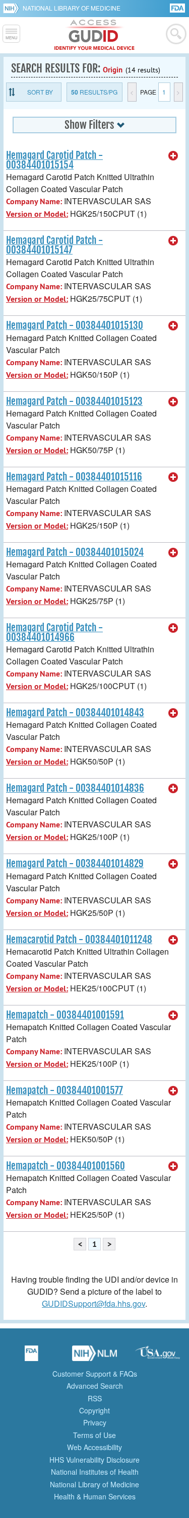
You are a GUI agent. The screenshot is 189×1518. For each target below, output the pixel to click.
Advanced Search (95, 1386)
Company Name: (34, 201)
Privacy (94, 1422)
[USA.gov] (157, 1356)
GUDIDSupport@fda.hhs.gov (93, 1303)
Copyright (94, 1410)
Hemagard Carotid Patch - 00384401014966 (54, 632)
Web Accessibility (94, 1447)
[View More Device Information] (173, 156)
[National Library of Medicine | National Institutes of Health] (94, 1356)
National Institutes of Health (95, 1472)
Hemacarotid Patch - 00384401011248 (79, 940)
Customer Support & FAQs (94, 1374)
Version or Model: (37, 214)
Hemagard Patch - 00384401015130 (74, 325)
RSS (95, 1398)
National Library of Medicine (71, 8)
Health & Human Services (95, 1496)
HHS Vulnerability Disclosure (94, 1460)
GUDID (94, 35)
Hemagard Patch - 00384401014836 (75, 788)
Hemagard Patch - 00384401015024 (75, 552)
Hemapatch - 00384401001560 (65, 1166)
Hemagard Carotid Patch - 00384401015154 (54, 160)
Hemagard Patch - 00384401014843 (75, 713)
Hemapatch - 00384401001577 (64, 1090)
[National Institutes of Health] (13, 8)
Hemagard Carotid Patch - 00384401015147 (54, 245)
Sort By (40, 92)
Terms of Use (94, 1435)
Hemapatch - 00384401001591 (65, 1015)
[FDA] (178, 7)
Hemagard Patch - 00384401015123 (74, 401)
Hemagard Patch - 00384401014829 (75, 864)
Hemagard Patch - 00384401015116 (74, 477)
